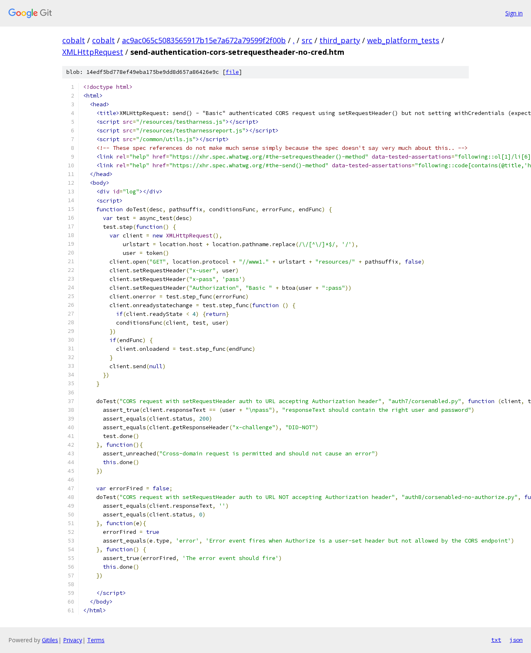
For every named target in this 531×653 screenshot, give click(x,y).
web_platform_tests (403, 40)
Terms (96, 640)
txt (496, 639)
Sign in (514, 13)
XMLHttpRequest (92, 52)
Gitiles (50, 640)
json (516, 639)
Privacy (72, 640)
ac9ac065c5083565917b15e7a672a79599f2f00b (204, 40)
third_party (339, 40)
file (232, 72)
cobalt (73, 40)
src (307, 40)
